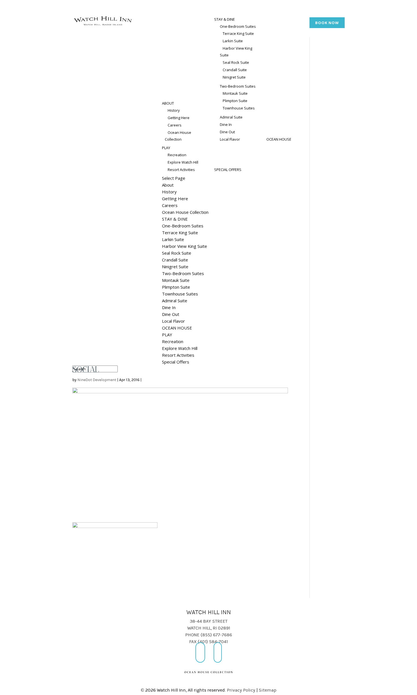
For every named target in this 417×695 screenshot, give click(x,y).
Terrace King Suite (238, 33)
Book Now (327, 22)
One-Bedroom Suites (238, 26)
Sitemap (268, 690)
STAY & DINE (224, 19)
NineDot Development (96, 380)
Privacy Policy (241, 690)
